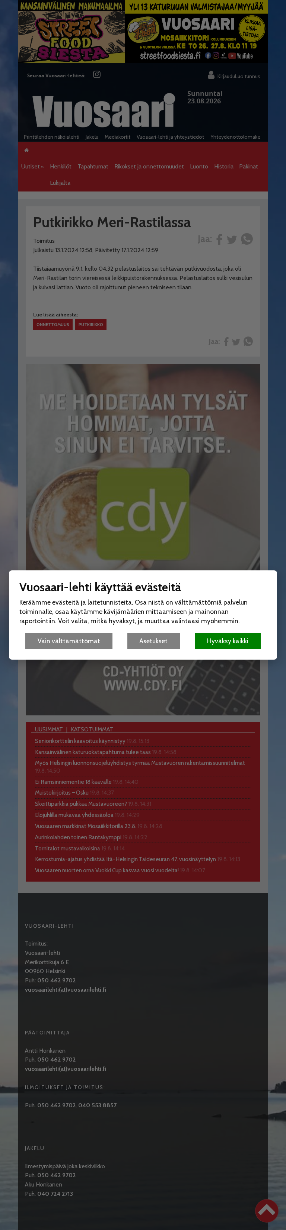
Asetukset (153, 641)
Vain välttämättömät (69, 641)
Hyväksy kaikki (227, 641)
